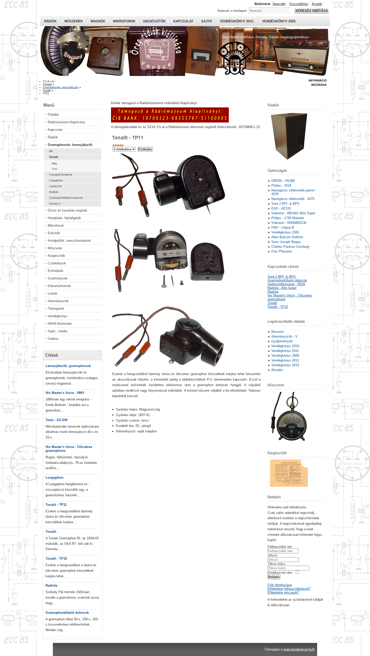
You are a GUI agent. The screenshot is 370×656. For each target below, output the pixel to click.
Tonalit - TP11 (56, 505)
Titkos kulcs (276, 564)
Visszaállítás (298, 4)
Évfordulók (55, 271)
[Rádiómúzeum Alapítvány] (170, 121)
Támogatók (56, 308)
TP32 (54, 169)
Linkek (52, 293)
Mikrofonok (124, 21)
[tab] (99, 352)
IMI (51, 151)
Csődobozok (57, 263)
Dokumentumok (59, 286)
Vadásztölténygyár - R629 (286, 284)
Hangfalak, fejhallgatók (64, 218)
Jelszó (272, 555)
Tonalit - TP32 (56, 558)
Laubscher (55, 186)
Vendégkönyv (57, 316)
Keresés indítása (311, 11)
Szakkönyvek (58, 278)
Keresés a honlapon (232, 11)
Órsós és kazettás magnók (67, 210)
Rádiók (50, 21)
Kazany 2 (55, 203)
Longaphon (56, 180)
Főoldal (53, 114)
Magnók (98, 21)
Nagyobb (279, 4)
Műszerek (73, 21)
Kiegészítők (154, 21)
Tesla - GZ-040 (56, 420)
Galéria (53, 339)
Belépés (274, 577)
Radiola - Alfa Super (282, 288)
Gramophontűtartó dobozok (66, 197)
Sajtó (206, 21)
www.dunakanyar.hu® (299, 649)
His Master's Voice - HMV (65, 393)
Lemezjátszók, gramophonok (68, 366)
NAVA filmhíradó (59, 323)
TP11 (54, 163)
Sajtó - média (57, 331)
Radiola (53, 191)
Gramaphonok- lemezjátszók (70, 145)
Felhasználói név (280, 547)
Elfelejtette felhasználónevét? (289, 589)
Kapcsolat (183, 21)
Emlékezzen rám (280, 573)
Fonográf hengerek (60, 174)
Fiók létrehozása (280, 585)
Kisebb (317, 4)
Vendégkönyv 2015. (237, 21)
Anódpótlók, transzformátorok (69, 240)
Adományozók (58, 301)
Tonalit (53, 156)
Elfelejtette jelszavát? (283, 592)
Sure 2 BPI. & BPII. (282, 276)
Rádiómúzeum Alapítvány (66, 122)
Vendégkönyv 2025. (279, 21)
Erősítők (54, 233)
